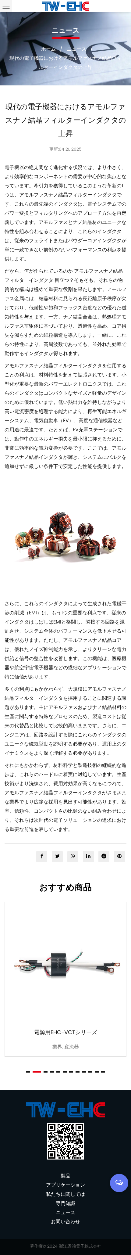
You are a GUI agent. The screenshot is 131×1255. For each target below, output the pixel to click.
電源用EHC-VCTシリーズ (65, 1032)
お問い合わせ (65, 1222)
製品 (65, 1176)
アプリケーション (65, 1185)
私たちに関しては (65, 1194)
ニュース (76, 49)
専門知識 (65, 1203)
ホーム (48, 49)
